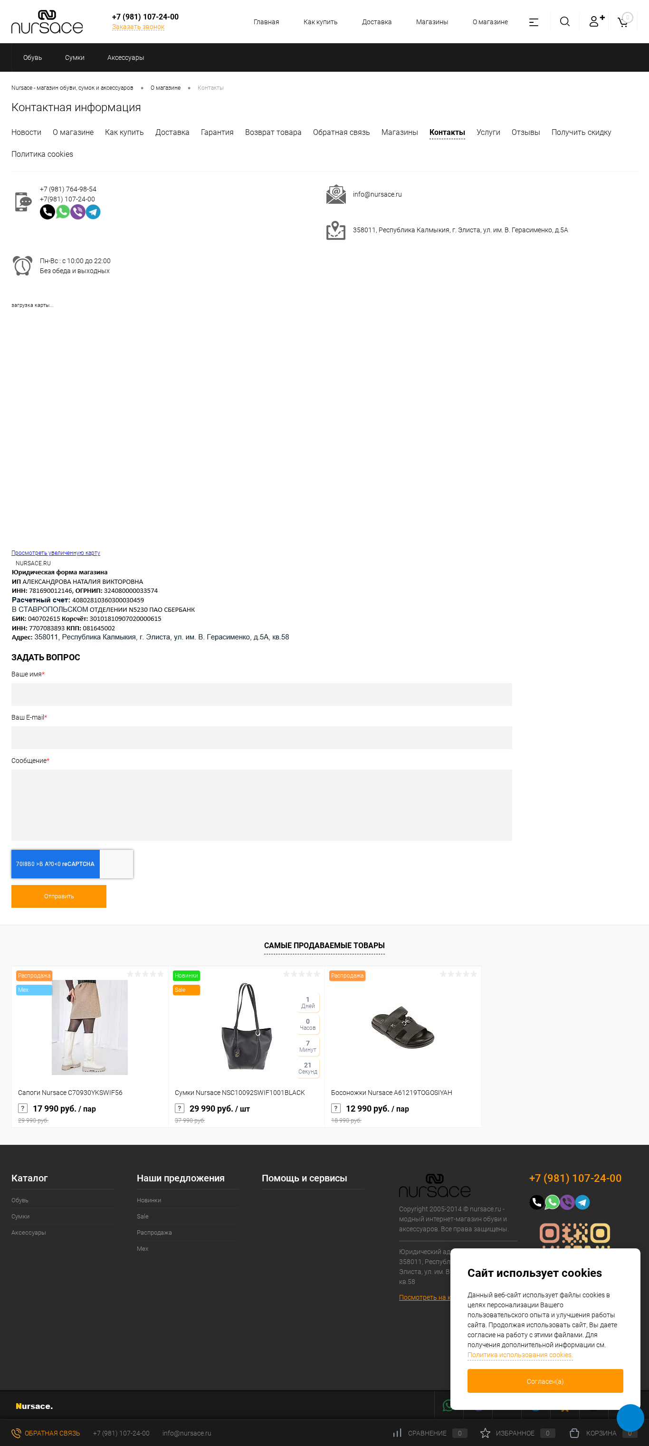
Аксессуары (28, 1232)
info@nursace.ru (377, 194)
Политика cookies (42, 154)
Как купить (321, 22)
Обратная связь (341, 132)
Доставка (377, 22)
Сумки (20, 1216)
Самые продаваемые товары (324, 945)
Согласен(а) (545, 1381)
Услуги (488, 132)
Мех (142, 1248)
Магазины (432, 22)
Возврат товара (273, 132)
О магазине (490, 22)
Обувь (20, 1200)
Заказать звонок (138, 26)
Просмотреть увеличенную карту (55, 553)
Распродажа (154, 1232)
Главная (266, 22)
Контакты (447, 132)
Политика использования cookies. (520, 1355)
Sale (143, 1216)
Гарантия (217, 132)
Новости (26, 132)
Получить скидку (581, 132)
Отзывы (526, 132)
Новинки (149, 1200)
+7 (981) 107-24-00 (121, 1433)
